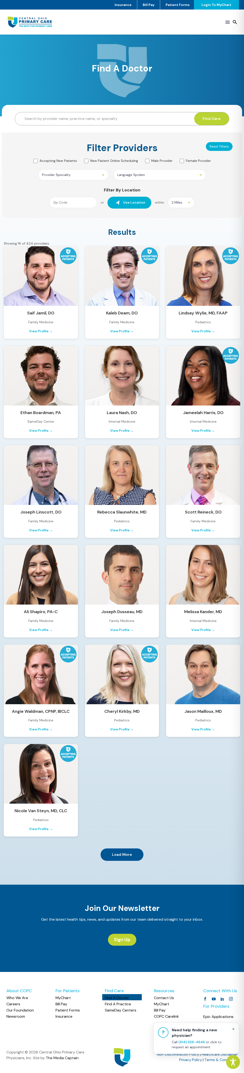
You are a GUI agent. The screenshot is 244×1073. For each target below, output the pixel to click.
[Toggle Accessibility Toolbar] (233, 1062)
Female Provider (198, 161)
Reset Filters (219, 146)
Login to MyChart (216, 5)
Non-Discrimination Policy (178, 1054)
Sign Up (122, 940)
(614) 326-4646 (191, 1042)
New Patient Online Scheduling (114, 161)
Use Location (134, 202)
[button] (235, 22)
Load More (122, 854)
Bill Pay (148, 5)
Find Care (212, 118)
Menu (227, 22)
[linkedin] (222, 999)
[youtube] (214, 999)
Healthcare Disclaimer (220, 1054)
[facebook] (205, 999)
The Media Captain (62, 1057)
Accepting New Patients (58, 161)
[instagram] (231, 999)
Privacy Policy (190, 1060)
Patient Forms (178, 5)
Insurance (123, 5)
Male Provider (162, 161)
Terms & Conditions (221, 1060)
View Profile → (41, 331)
